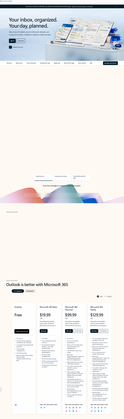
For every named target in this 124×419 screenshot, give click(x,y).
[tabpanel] (61, 114)
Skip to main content (6, 1)
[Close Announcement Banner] (115, 6)
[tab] (11, 83)
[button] (13, 291)
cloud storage (23, 393)
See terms (53, 366)
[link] (9, 63)
